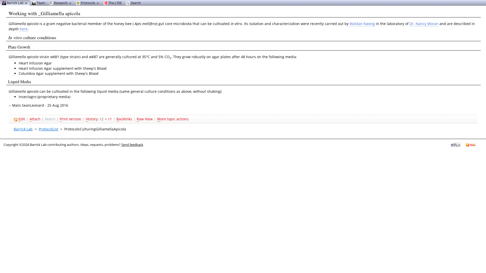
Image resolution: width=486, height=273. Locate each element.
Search (135, 3)
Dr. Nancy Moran (424, 23)
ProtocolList (48, 129)
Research (60, 3)
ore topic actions (173, 119)
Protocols (88, 3)
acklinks (124, 119)
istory (92, 119)
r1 (110, 119)
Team (40, 3)
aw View (145, 119)
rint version (70, 119)
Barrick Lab (23, 129)
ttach (35, 119)
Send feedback (132, 144)
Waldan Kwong (362, 23)
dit (21, 119)
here (24, 29)
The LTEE (115, 3)
